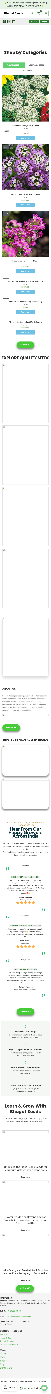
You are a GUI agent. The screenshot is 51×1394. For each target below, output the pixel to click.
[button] (32, 13)
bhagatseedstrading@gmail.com (18, 1316)
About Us (3, 1335)
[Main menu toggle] (46, 13)
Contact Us (6, 1368)
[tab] (14, 65)
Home (3, 1353)
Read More (25, 1177)
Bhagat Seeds (13, 13)
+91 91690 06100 (14, 1311)
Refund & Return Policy (9, 1344)
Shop (2, 1357)
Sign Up (34, 21)
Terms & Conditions (7, 1341)
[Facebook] (4, 21)
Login (44, 21)
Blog (2, 1364)
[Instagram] (9, 21)
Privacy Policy (5, 1338)
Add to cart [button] (25, 138)
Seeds (3, 1360)
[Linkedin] (13, 21)
